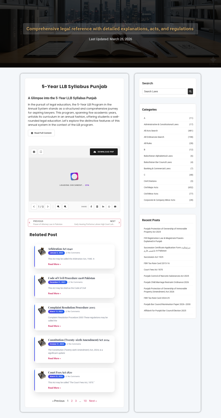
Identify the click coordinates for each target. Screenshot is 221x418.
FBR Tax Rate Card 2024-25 (157, 298)
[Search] (190, 91)
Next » (93, 400)
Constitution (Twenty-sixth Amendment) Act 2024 (78, 340)
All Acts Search (151, 130)
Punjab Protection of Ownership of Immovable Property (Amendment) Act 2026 (165, 290)
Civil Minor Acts (151, 193)
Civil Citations (150, 181)
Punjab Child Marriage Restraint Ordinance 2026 (166, 282)
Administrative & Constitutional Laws (161, 124)
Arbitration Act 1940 (60, 249)
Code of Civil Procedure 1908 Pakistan (71, 278)
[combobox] (164, 91)
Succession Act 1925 (153, 257)
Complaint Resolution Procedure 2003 (71, 307)
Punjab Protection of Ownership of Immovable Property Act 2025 (165, 230)
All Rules (148, 143)
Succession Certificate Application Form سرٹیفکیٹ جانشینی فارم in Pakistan (167, 249)
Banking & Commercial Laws (157, 168)
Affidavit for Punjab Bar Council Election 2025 (165, 310)
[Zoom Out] (60, 206)
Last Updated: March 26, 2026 (110, 39)
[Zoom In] (67, 206)
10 (85, 400)
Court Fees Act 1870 (60, 372)
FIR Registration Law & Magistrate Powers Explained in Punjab (163, 239)
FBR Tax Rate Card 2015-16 (157, 263)
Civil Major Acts (151, 187)
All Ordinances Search (154, 137)
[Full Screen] (41, 152)
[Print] (34, 152)
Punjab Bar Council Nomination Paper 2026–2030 (167, 304)
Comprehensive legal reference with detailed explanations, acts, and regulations (110, 28)
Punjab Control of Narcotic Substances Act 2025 (166, 276)
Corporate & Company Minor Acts (159, 200)
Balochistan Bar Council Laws (158, 162)
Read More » (54, 264)
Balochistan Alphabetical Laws (158, 156)
